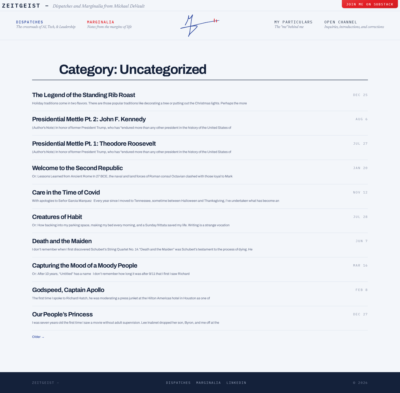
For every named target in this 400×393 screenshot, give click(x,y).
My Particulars (293, 22)
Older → (38, 337)
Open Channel (340, 22)
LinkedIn (236, 382)
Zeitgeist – (25, 5)
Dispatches (30, 22)
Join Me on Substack (369, 4)
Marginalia (101, 22)
